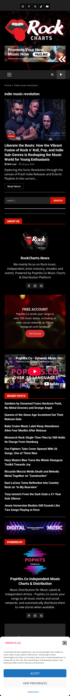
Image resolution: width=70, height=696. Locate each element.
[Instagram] (22, 6)
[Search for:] (27, 200)
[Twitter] (35, 6)
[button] (64, 643)
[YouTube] (47, 6)
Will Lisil (12, 164)
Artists (11, 136)
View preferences (35, 683)
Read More (14, 186)
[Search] (52, 74)
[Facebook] (29, 6)
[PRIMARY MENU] (9, 74)
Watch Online (61, 74)
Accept (35, 673)
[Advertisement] (35, 54)
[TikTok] (41, 6)
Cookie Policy (33, 691)
